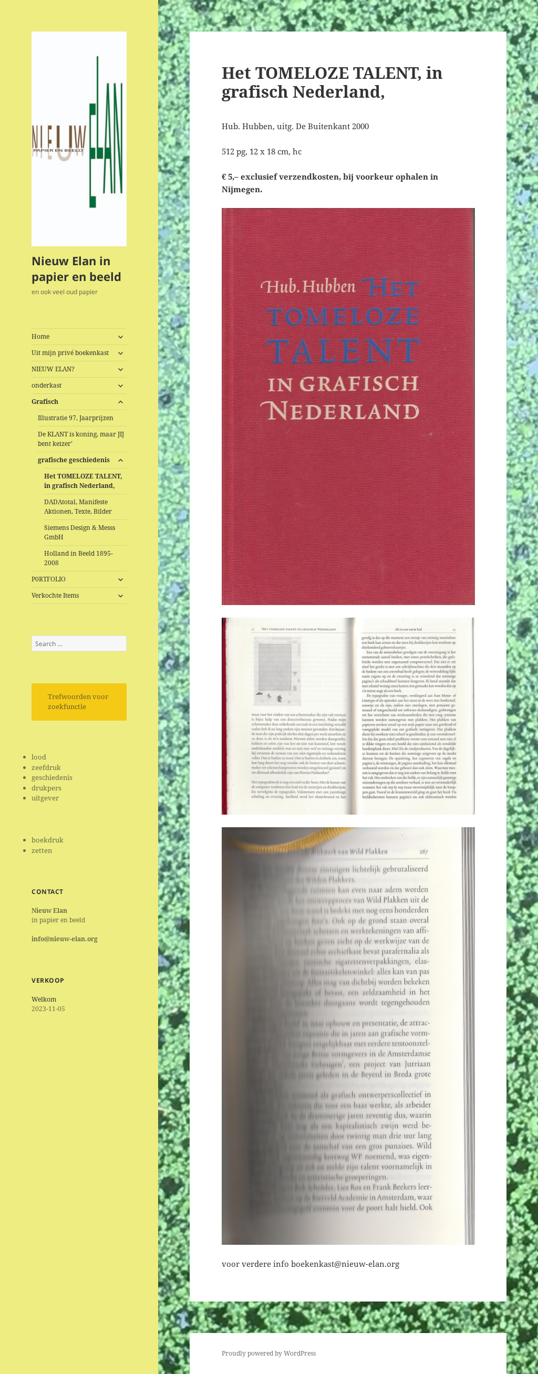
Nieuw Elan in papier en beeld (76, 268)
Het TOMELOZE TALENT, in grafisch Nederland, (83, 481)
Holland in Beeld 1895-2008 (78, 558)
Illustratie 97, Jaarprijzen (75, 417)
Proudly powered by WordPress (269, 1353)
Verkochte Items (55, 595)
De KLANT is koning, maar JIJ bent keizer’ (81, 439)
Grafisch (45, 401)
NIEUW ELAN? (53, 369)
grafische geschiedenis (74, 459)
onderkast (46, 385)
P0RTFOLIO (49, 579)
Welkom (44, 999)
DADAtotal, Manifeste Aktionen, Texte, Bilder (78, 506)
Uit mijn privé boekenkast (70, 352)
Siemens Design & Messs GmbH (79, 532)
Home (40, 336)
